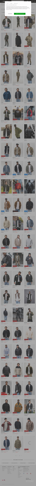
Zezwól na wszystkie (20, 13)
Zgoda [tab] (8, 3)
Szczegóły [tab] (11, 3)
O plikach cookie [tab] (16, 3)
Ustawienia (10, 13)
